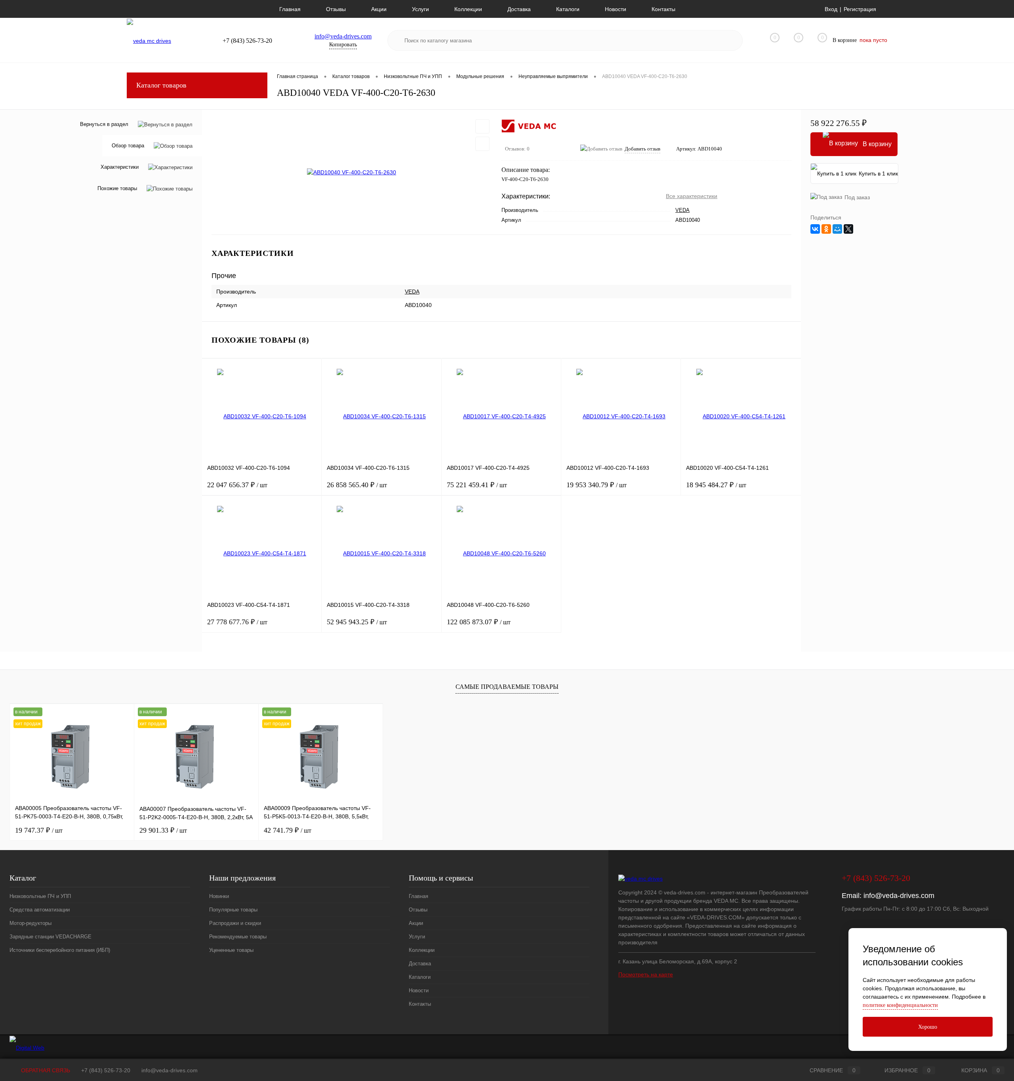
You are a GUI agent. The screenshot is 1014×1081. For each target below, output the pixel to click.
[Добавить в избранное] (482, 126)
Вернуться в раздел (104, 124)
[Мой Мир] (837, 229)
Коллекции (468, 9)
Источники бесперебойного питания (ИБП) (60, 950)
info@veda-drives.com (343, 36)
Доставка (519, 9)
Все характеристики (691, 196)
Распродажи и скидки (235, 923)
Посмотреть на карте (645, 974)
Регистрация (860, 9)
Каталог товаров (161, 85)
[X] (848, 229)
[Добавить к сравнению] (482, 144)
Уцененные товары (231, 950)
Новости (615, 9)
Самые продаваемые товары (507, 686)
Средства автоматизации (40, 910)
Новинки (219, 896)
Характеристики (120, 167)
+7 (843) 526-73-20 (105, 1070)
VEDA (682, 210)
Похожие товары (117, 189)
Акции (379, 9)
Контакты (663, 9)
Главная (290, 9)
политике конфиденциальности (900, 1005)
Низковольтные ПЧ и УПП (40, 896)
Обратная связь (44, 1070)
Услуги (420, 9)
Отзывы (336, 9)
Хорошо (927, 1027)
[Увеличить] (351, 172)
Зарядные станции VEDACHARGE (50, 937)
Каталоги (567, 9)
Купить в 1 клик (878, 173)
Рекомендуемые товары (238, 937)
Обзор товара (128, 146)
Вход (831, 9)
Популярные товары (233, 910)
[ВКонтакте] (815, 229)
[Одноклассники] (826, 229)
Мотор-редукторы (30, 923)
